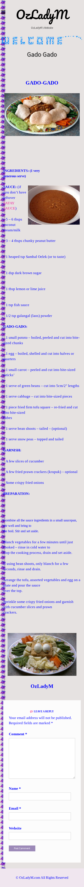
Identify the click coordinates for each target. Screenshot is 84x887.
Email (15, 808)
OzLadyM (42, 14)
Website (15, 828)
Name (15, 788)
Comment (18, 734)
